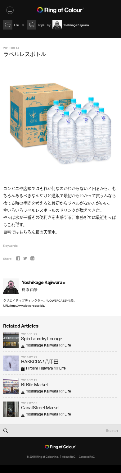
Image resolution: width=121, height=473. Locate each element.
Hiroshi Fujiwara (39, 368)
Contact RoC (87, 456)
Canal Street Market (40, 408)
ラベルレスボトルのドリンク (49, 210)
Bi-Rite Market (34, 385)
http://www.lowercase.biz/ (27, 305)
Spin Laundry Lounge (41, 339)
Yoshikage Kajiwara (42, 345)
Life (68, 345)
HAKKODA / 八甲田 (39, 362)
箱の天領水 (45, 232)
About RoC (68, 456)
